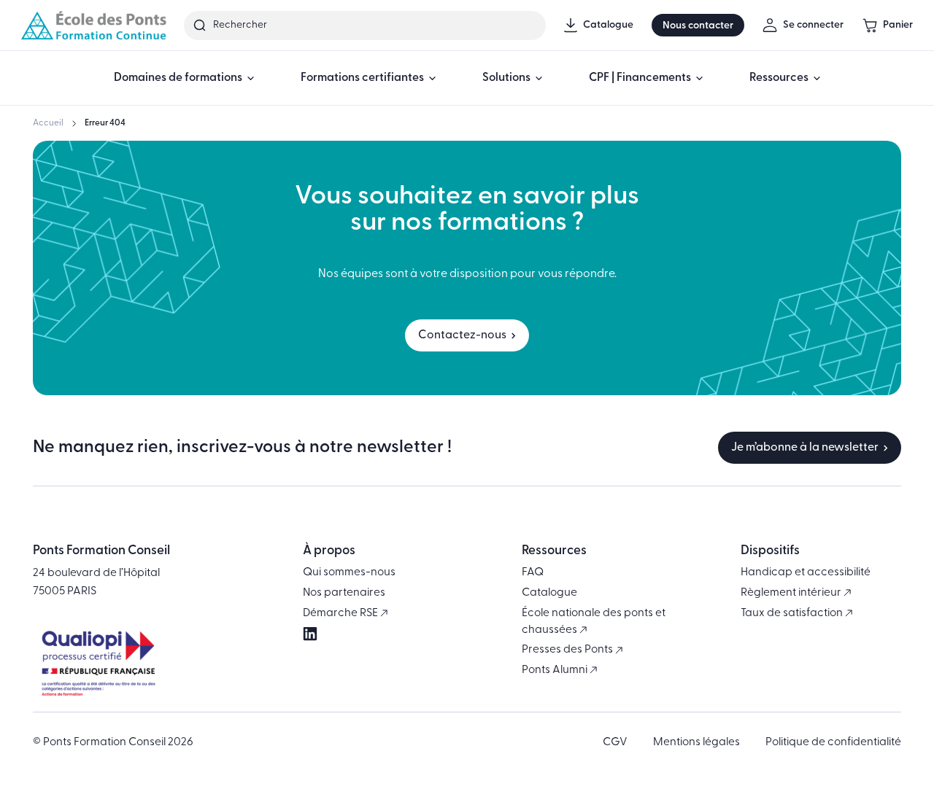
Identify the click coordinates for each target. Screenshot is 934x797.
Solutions (506, 78)
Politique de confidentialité (833, 742)
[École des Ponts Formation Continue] (93, 25)
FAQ (533, 572)
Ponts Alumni (556, 670)
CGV (615, 742)
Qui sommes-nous (349, 572)
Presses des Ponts (568, 650)
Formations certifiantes (362, 78)
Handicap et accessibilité (806, 572)
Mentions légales (696, 742)
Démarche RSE (341, 613)
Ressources (778, 78)
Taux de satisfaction (793, 613)
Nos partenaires (344, 593)
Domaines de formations (178, 78)
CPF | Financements (640, 78)
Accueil (48, 123)
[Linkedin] (310, 634)
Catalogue (549, 593)
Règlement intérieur (792, 593)
